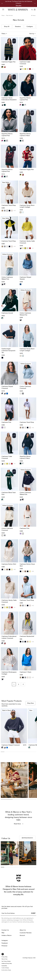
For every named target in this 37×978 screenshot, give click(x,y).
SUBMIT (33, 913)
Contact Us (5, 930)
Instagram (5, 940)
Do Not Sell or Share (6, 970)
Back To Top (18, 757)
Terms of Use (4, 959)
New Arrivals (9, 15)
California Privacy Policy (7, 963)
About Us (23, 930)
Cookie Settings (5, 967)
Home (3, 15)
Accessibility (4, 965)
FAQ (3, 932)
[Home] (18, 10)
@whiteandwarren (27, 838)
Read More (17, 824)
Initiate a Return (7, 935)
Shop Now (18, 5)
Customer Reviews (25, 932)
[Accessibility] (3, 954)
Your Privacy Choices (6, 961)
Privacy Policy (4, 956)
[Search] (32, 10)
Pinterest (4, 946)
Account (22, 935)
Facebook (5, 943)
